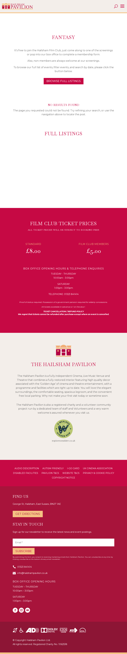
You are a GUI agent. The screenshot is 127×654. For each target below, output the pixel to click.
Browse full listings (63, 81)
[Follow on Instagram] (21, 610)
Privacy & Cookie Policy (98, 473)
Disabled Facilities (25, 473)
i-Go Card (73, 468)
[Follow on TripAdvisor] (27, 610)
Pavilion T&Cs (50, 473)
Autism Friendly (53, 468)
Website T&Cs (70, 473)
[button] (122, 6)
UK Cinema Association (98, 468)
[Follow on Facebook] (15, 610)
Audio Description (27, 468)
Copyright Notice (63, 478)
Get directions (27, 514)
